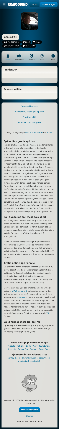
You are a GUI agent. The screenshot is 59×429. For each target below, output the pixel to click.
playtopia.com (14, 358)
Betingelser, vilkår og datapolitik (29, 111)
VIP (47, 313)
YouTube (29, 132)
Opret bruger (49, 4)
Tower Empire (45, 349)
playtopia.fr (35, 361)
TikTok (49, 132)
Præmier (21, 297)
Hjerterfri (12, 349)
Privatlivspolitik (29, 117)
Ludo (28, 346)
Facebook (38, 132)
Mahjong (20, 346)
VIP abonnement (19, 291)
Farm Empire (44, 346)
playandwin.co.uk (30, 358)
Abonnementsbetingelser (29, 122)
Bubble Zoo (23, 349)
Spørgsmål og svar (29, 106)
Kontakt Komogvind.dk (29, 409)
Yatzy (35, 346)
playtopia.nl (23, 361)
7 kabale (11, 346)
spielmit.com (44, 358)
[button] (53, 57)
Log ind (34, 4)
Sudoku (33, 349)
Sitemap (29, 416)
